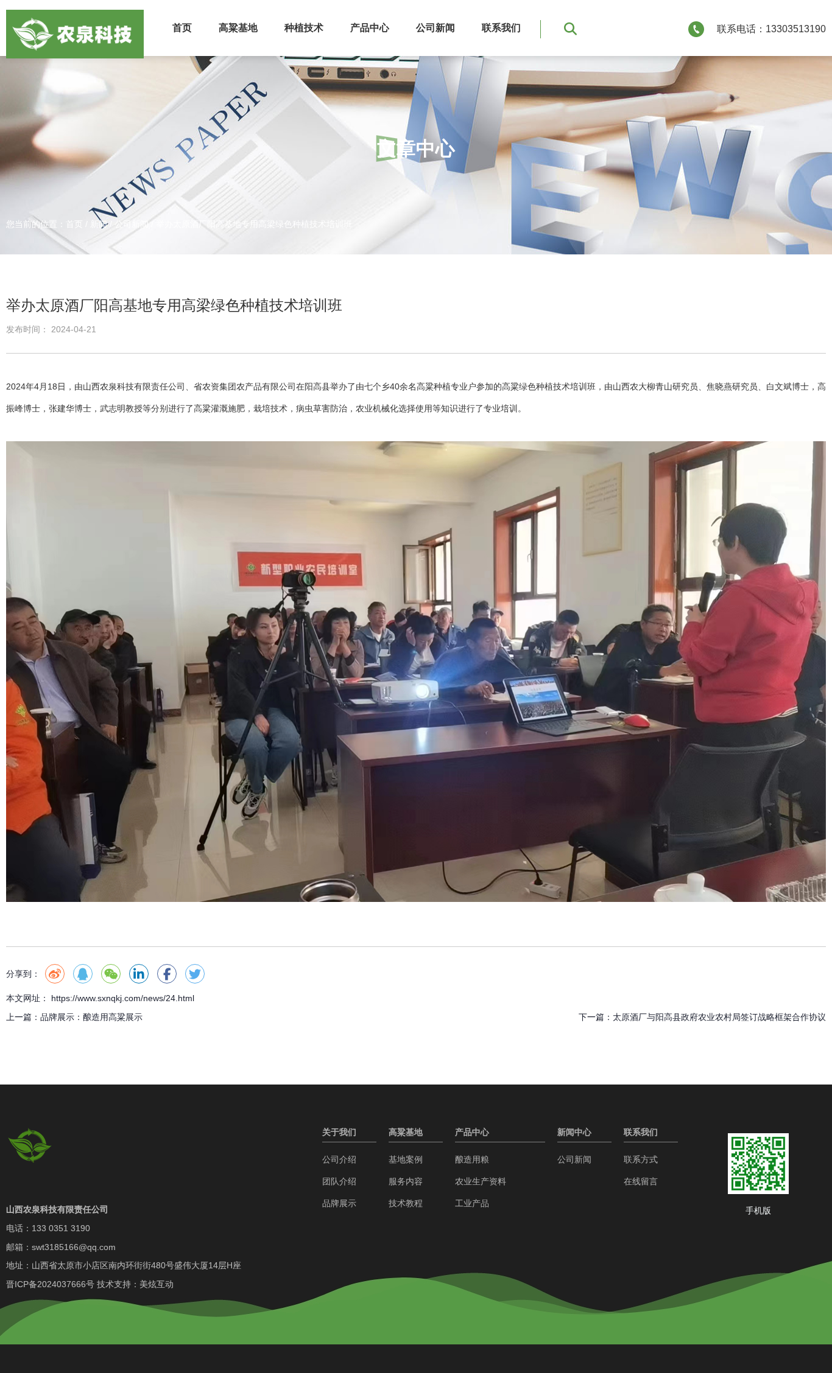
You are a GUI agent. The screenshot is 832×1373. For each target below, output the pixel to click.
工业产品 (472, 1203)
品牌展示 (339, 1203)
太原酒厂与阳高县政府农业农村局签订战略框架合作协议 (719, 1017)
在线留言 (641, 1181)
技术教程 (406, 1203)
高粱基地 (238, 28)
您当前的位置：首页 (45, 224)
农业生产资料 (480, 1181)
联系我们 (501, 28)
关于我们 (339, 1132)
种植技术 (303, 28)
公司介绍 (339, 1159)
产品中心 (369, 28)
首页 (182, 28)
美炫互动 (156, 1284)
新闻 (98, 224)
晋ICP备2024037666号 (50, 1284)
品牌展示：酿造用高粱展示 (91, 1017)
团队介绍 (339, 1181)
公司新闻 (435, 28)
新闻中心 (574, 1132)
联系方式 (641, 1159)
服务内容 (406, 1181)
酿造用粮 (472, 1159)
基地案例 (406, 1159)
